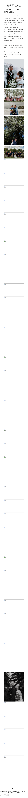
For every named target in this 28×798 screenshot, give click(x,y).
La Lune (17, 792)
